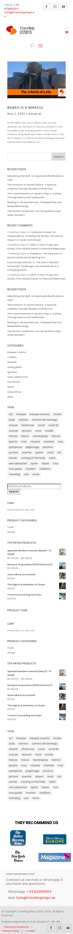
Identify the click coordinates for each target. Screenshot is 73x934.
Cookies (30, 931)
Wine (10, 396)
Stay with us (14, 391)
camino (23, 419)
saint (52, 458)
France (13, 436)
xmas (35, 474)
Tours (10, 527)
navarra (35, 441)
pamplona (15, 447)
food (38, 430)
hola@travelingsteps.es (19, 14)
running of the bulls (33, 458)
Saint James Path (17, 377)
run (59, 452)
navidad (49, 441)
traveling (14, 474)
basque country (40, 414)
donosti (26, 430)
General (34, 114)
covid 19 (53, 425)
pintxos (13, 452)
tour (55, 463)
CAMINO (12, 357)
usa (26, 474)
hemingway (40, 436)
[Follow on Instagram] (55, 6)
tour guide (15, 468)
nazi (60, 441)
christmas (27, 425)
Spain (10, 386)
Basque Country (16, 352)
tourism (31, 468)
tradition (45, 468)
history (56, 436)
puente (26, 452)
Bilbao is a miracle (25, 107)
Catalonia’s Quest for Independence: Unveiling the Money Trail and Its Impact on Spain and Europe (35, 235)
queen (39, 452)
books (57, 414)
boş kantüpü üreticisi (19, 262)
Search (13, 492)
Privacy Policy (11, 931)
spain (34, 463)
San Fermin (13, 381)
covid (41, 425)
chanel (13, 425)
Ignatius (12, 372)
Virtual (11, 532)
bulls (12, 419)
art (11, 414)
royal (50, 452)
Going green (14, 367)
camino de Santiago (44, 419)
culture (13, 430)
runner (13, 458)
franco (25, 436)
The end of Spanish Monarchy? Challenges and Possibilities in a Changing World (33, 266)
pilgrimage (32, 447)
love (24, 441)
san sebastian (18, 463)
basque (21, 414)
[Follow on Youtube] (63, 6)
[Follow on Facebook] (46, 6)
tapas (45, 463)
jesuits (13, 441)
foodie (49, 430)
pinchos (48, 447)
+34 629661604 (11, 7)
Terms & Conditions (16, 927)
